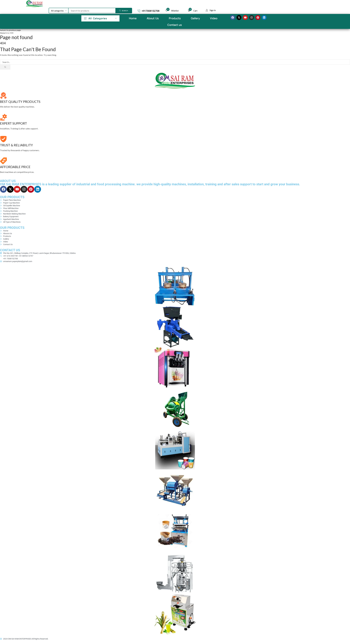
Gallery (195, 18)
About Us (153, 18)
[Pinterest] (257, 17)
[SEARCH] (5, 67)
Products (175, 18)
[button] (210, 10)
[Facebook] (232, 17)
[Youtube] (245, 17)
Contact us (174, 25)
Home (133, 18)
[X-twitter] (239, 17)
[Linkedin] (264, 17)
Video (213, 18)
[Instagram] (251, 17)
